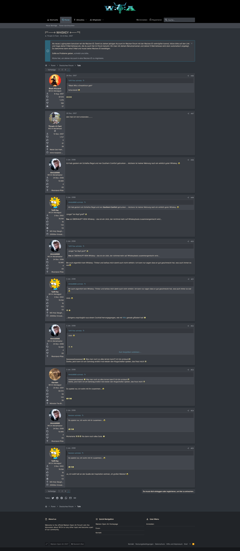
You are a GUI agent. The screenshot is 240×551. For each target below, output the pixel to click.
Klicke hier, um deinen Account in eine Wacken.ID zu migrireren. (78, 58)
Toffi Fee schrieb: (75, 81)
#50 (192, 241)
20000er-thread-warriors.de (61, 234)
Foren (98, 528)
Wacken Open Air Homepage (107, 524)
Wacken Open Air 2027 (59, 544)
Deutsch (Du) (78, 544)
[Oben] (190, 544)
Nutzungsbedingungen (145, 544)
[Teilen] (188, 76)
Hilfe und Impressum (174, 544)
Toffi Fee (54, 210)
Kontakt (99, 533)
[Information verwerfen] (191, 43)
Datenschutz (160, 544)
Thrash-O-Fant (53, 36)
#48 (192, 160)
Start (186, 544)
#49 (192, 197)
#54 (192, 411)
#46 (192, 76)
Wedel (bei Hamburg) (58, 149)
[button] (86, 20)
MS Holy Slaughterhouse (59, 231)
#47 (192, 113)
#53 (192, 370)
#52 (192, 326)
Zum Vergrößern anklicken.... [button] (130, 352)
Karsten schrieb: (74, 415)
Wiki (124, 317)
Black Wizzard (55, 88)
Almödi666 (55, 173)
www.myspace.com (57, 153)
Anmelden (150, 524)
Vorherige (52, 70)
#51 (192, 279)
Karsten (55, 382)
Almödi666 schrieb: (75, 202)
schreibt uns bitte (81, 53)
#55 (192, 448)
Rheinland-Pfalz (58, 190)
